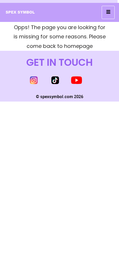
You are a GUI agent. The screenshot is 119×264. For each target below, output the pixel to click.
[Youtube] (76, 80)
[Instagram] (34, 80)
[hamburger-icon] (108, 12)
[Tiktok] (55, 80)
